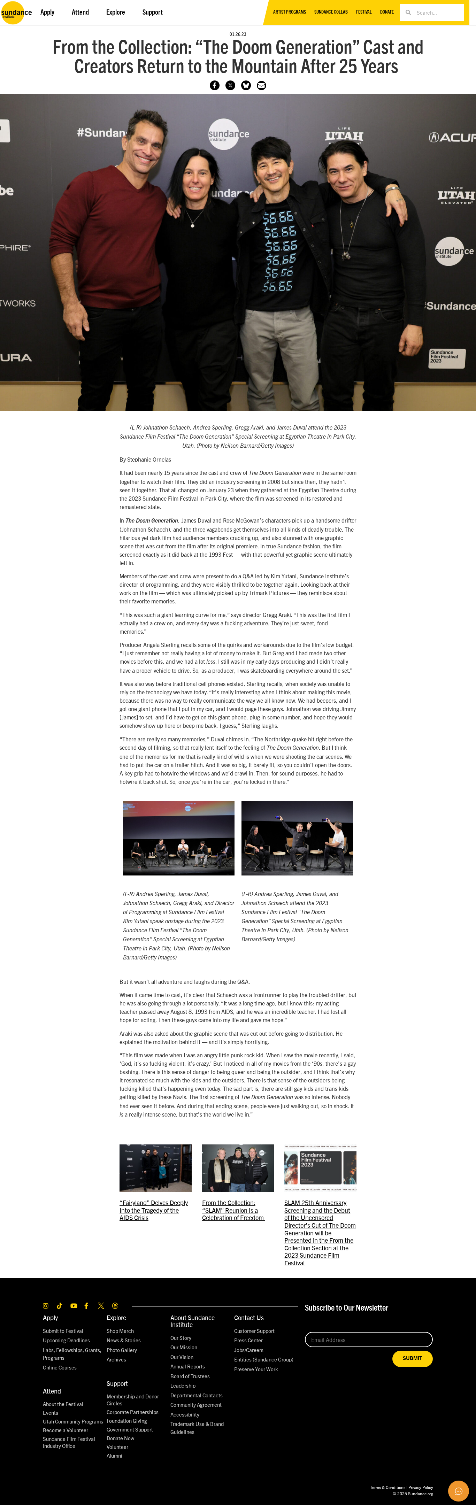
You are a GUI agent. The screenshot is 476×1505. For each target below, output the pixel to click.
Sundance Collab (331, 12)
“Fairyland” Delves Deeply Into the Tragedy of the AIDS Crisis (154, 1209)
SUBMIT (412, 1358)
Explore (116, 1317)
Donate (387, 12)
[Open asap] (458, 1491)
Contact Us (249, 1317)
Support (117, 1383)
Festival (364, 12)
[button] (261, 85)
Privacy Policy (420, 1487)
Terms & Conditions (387, 1487)
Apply (50, 1317)
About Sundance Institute (192, 1320)
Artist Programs (289, 12)
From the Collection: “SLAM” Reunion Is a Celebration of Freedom (233, 1209)
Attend (52, 1391)
